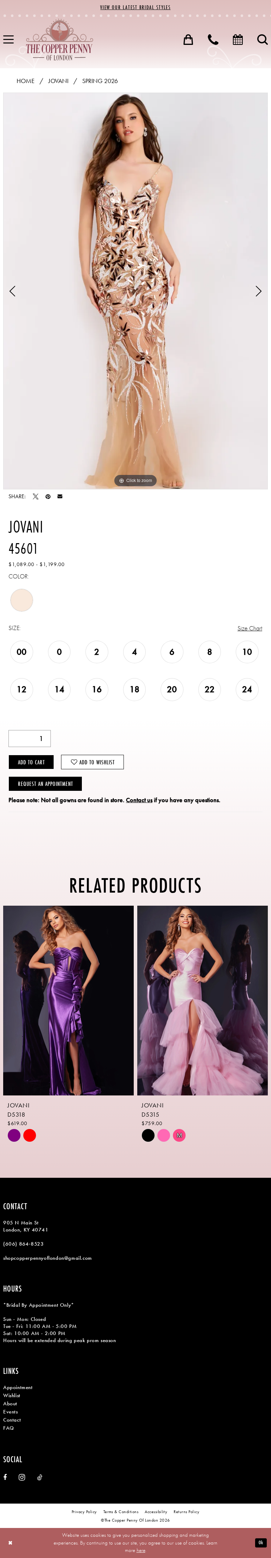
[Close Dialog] (10, 1543)
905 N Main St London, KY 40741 (26, 1226)
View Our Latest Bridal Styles (135, 7)
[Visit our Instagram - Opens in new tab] (22, 1477)
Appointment (18, 1387)
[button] (188, 39)
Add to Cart (31, 762)
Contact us (139, 800)
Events (10, 1411)
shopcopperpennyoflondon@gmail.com (47, 1258)
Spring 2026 (100, 81)
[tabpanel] (135, 291)
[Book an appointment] (237, 39)
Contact (12, 1419)
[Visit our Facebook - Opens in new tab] (5, 1477)
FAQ (8, 1427)
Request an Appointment (45, 784)
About (10, 1403)
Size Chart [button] (249, 628)
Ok (261, 1542)
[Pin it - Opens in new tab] (48, 496)
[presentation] (76, 1000)
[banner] (59, 39)
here (141, 1550)
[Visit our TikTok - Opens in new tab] (39, 1477)
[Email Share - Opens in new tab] (60, 496)
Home (26, 81)
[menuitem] (188, 39)
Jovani (58, 81)
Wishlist (11, 1395)
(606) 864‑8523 (23, 1243)
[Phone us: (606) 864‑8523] (213, 39)
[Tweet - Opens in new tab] (35, 496)
